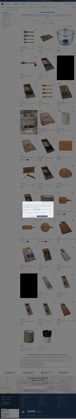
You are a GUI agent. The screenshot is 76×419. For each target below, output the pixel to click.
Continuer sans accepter (47, 202)
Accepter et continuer (42, 216)
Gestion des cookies (37, 209)
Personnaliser (32, 216)
